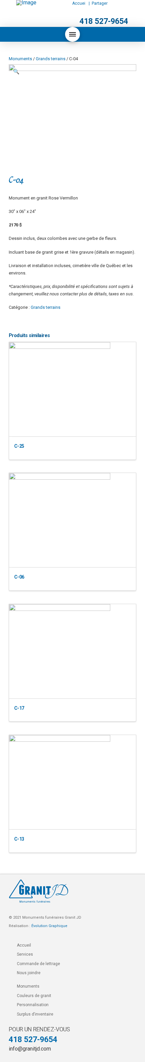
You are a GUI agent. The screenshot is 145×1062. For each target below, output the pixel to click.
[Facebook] (111, 3)
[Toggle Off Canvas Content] (72, 34)
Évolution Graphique (49, 926)
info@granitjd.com (30, 1049)
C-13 (19, 839)
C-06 (19, 577)
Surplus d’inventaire (35, 1014)
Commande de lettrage (38, 963)
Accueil (24, 945)
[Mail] (129, 4)
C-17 (19, 708)
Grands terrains (50, 58)
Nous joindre (28, 973)
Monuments (20, 58)
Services (25, 954)
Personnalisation (33, 1004)
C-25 (19, 446)
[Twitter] (116, 3)
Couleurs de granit (34, 995)
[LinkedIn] (121, 3)
